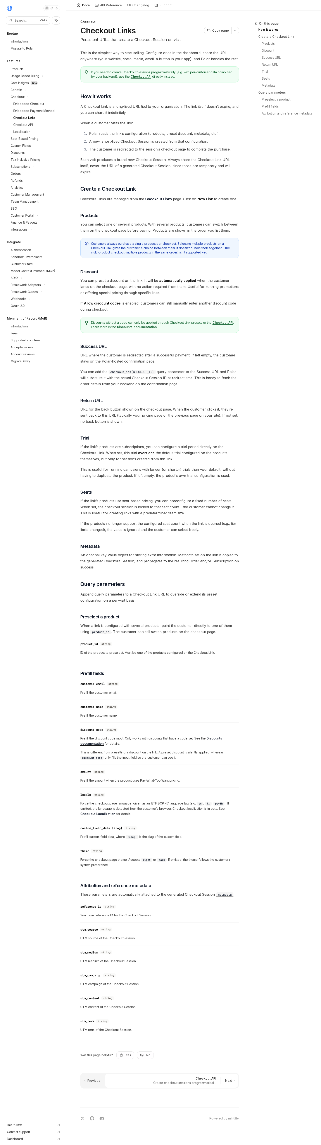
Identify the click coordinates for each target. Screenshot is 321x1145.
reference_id (90, 906)
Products (268, 43)
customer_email (92, 684)
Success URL (271, 57)
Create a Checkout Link (276, 36)
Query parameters (272, 92)
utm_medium (89, 952)
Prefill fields (270, 106)
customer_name (91, 707)
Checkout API (141, 76)
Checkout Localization (97, 814)
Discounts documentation (137, 327)
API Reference (111, 5)
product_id (89, 644)
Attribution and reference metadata (287, 113)
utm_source (89, 929)
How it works (268, 29)
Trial (265, 71)
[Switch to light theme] (52, 8)
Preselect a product (276, 99)
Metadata (268, 85)
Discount (268, 50)
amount (85, 772)
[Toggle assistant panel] (56, 20)
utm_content (90, 998)
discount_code (91, 729)
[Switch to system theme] (47, 8)
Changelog (140, 5)
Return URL (270, 64)
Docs (86, 5)
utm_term (87, 1021)
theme (84, 851)
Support (166, 5)
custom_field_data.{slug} (101, 828)
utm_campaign (90, 975)
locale (85, 794)
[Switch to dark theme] (57, 8)
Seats (266, 78)
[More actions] (235, 30)
